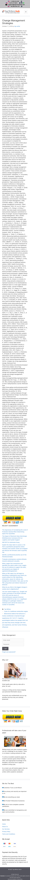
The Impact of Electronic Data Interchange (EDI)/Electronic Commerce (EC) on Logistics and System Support (14, 538)
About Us (5, 826)
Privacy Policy (6, 831)
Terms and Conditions (8, 834)
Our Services (6, 829)
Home (4, 824)
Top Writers (7, 609)
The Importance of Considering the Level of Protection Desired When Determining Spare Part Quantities (15, 531)
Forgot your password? (9, 652)
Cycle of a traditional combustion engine (16, 611)
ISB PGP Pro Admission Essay (11, 542)
